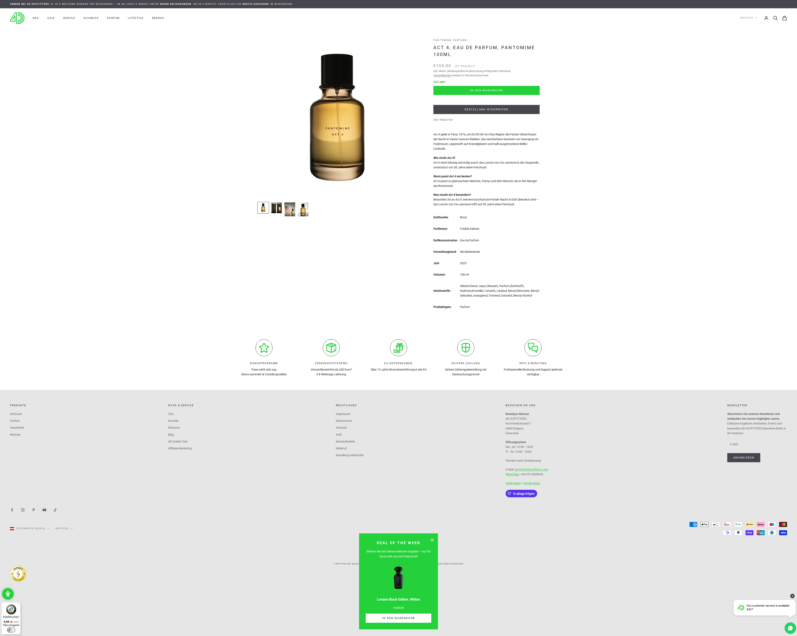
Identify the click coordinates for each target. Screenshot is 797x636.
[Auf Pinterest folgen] (34, 509)
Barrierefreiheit (345, 441)
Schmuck (91, 18)
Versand (341, 427)
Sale (51, 18)
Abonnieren (743, 457)
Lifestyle (136, 18)
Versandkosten (442, 75)
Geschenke (17, 427)
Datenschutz (344, 420)
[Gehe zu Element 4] (303, 209)
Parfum (113, 18)
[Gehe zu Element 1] (263, 208)
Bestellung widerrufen (486, 109)
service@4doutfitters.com (531, 469)
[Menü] (18, 604)
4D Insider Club (177, 441)
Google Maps (531, 483)
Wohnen (15, 434)
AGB (339, 434)
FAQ (171, 414)
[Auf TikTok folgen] (55, 509)
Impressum (343, 414)
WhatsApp (512, 474)
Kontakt (173, 420)
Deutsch (746, 18)
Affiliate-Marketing (180, 448)
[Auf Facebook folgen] (12, 509)
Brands (158, 18)
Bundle (69, 18)
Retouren (174, 427)
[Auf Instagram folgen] (23, 509)
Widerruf (341, 448)
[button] (8, 594)
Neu (36, 18)
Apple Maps (513, 483)
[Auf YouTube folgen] (44, 509)
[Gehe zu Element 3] (290, 209)
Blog (171, 434)
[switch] (11, 629)
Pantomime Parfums (450, 40)
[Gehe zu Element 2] (276, 208)
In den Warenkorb (398, 618)
